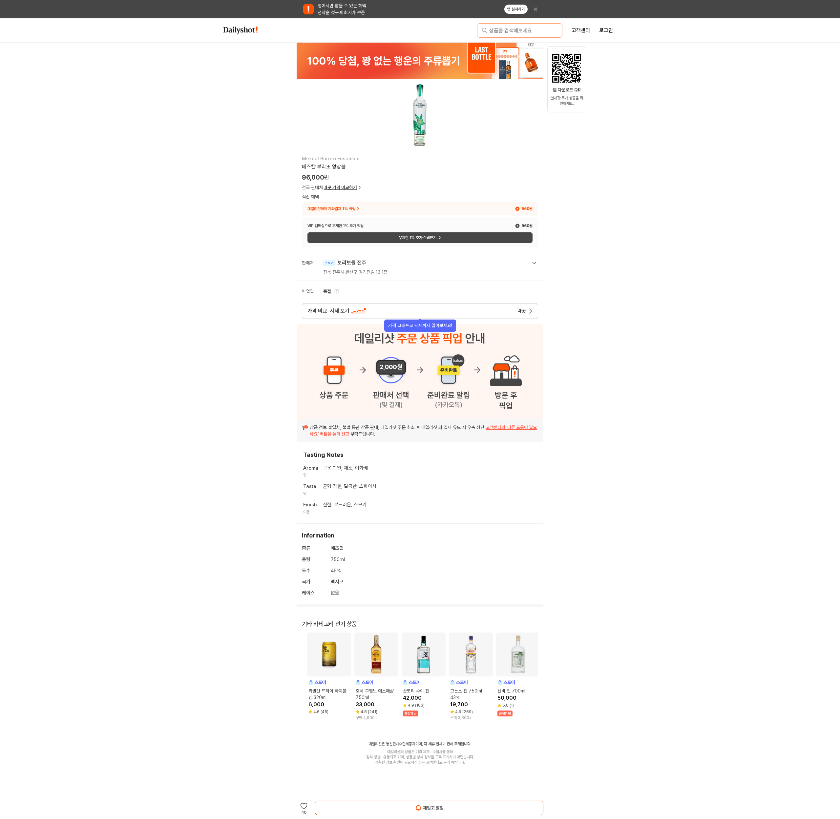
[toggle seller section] (534, 263)
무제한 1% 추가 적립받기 (417, 237)
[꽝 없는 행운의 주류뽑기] (420, 60)
